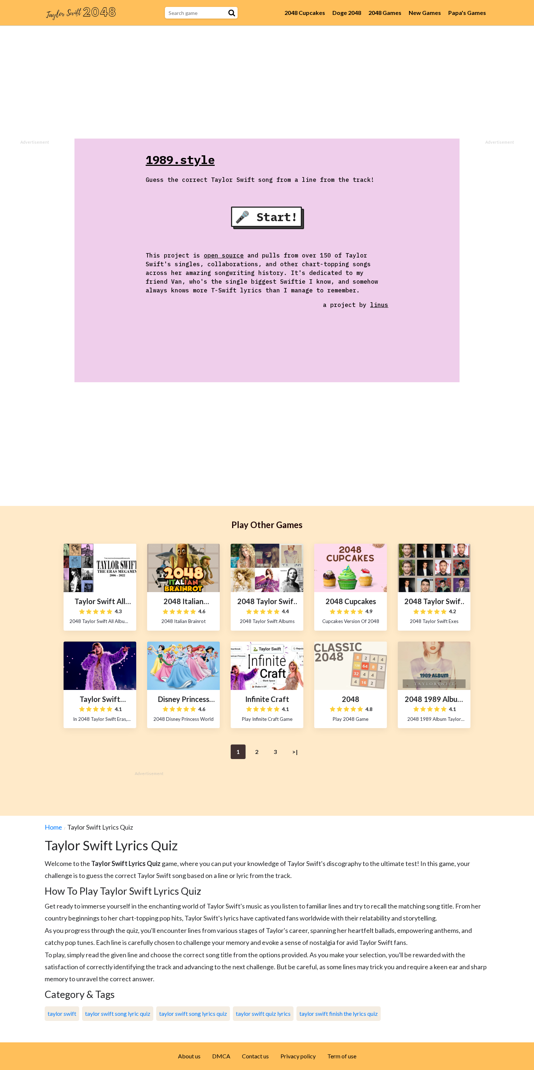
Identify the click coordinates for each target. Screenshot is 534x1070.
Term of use (341, 1056)
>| (295, 751)
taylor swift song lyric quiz (117, 1013)
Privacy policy (298, 1056)
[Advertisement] (267, 82)
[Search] (232, 13)
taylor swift (62, 1013)
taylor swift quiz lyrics (263, 1013)
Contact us (255, 1056)
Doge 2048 (346, 12)
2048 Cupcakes (304, 12)
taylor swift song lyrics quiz (193, 1013)
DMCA (221, 1056)
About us (189, 1056)
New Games (425, 12)
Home (53, 827)
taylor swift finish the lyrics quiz (338, 1013)
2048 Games (384, 12)
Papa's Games (467, 12)
